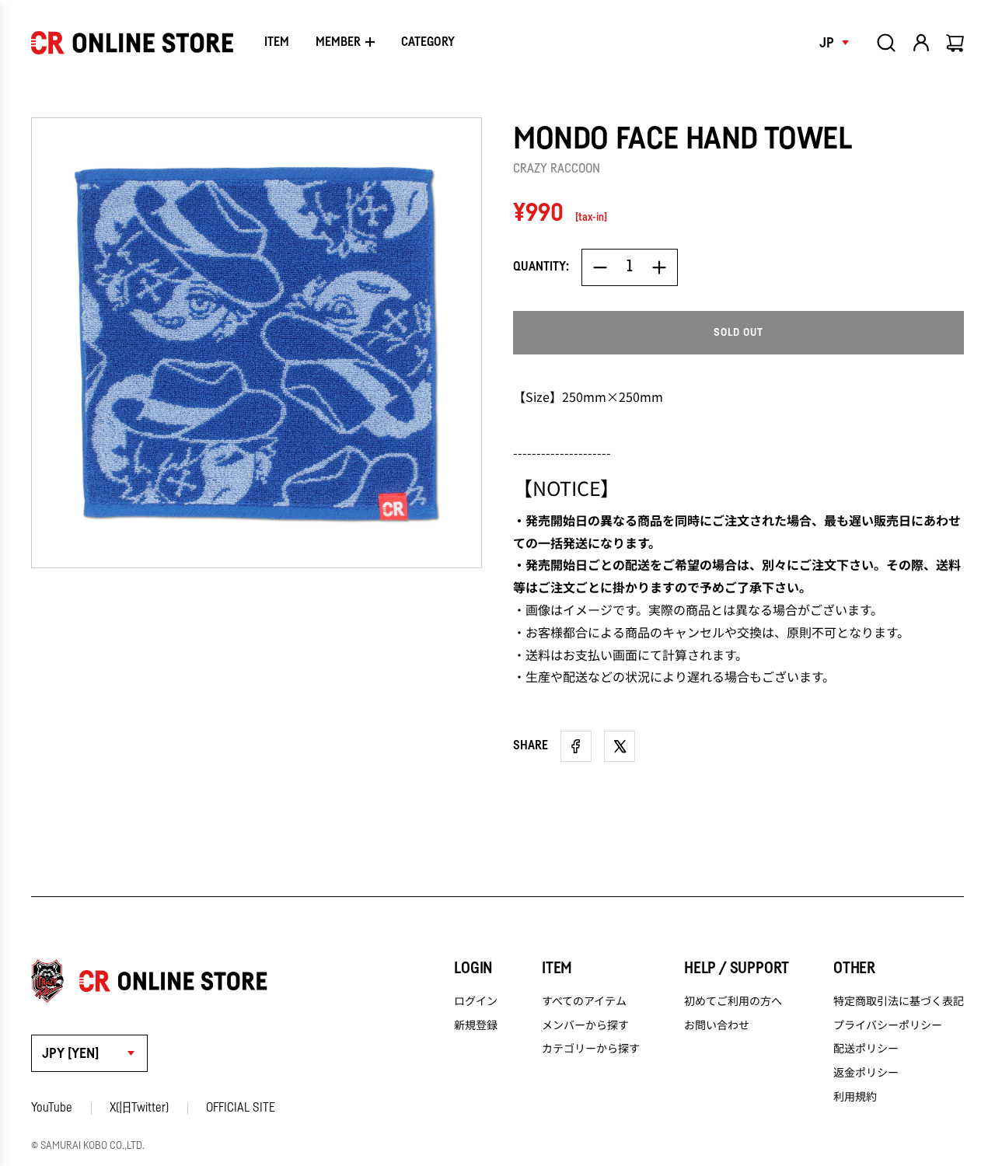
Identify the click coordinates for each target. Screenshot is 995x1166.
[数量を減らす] (600, 267)
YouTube (51, 1107)
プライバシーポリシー (887, 1024)
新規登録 (476, 1024)
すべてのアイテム (584, 1000)
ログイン (476, 1000)
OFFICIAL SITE (240, 1107)
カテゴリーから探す (591, 1048)
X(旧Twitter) (139, 1107)
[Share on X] (619, 746)
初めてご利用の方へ (733, 1000)
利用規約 (855, 1096)
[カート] (956, 43)
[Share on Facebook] (576, 746)
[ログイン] (921, 43)
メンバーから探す (585, 1024)
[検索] (886, 43)
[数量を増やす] (659, 267)
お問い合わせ (716, 1024)
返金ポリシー (866, 1072)
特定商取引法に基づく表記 (898, 1000)
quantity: (541, 266)
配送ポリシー (866, 1048)
